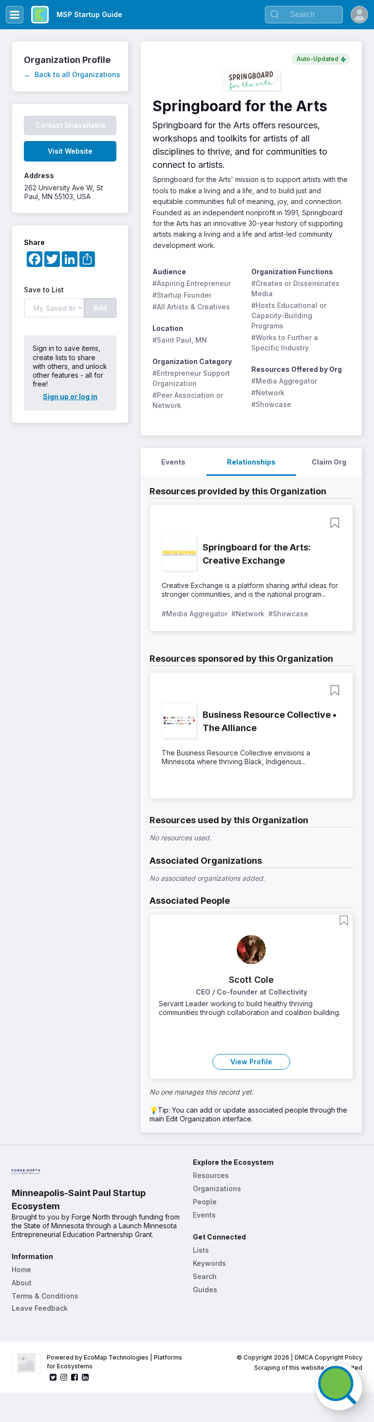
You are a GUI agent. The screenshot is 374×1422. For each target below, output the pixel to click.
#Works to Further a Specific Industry (285, 342)
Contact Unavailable (70, 125)
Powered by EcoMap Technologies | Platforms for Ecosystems (115, 1362)
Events (204, 1215)
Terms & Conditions (45, 1296)
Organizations (217, 1188)
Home (21, 1269)
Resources (211, 1175)
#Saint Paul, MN (179, 340)
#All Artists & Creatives (191, 307)
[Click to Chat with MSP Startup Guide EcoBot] (339, 1386)
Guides (205, 1289)
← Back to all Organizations (72, 74)
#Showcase (271, 404)
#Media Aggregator (284, 381)
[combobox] (304, 14)
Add (100, 308)
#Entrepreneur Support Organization (192, 378)
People (205, 1202)
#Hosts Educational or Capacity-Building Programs (289, 315)
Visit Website (70, 151)
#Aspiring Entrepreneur (191, 283)
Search (205, 1276)
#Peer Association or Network (188, 400)
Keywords (209, 1263)
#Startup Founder (181, 295)
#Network (267, 392)
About (22, 1283)
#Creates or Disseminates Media (296, 288)
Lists (201, 1250)
